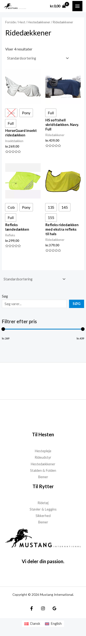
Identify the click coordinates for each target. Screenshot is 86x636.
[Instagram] (43, 608)
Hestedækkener (39, 22)
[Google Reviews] (54, 608)
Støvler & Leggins (43, 509)
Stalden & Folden (43, 470)
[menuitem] (32, 624)
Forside (10, 22)
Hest (21, 22)
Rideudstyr (43, 457)
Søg (5, 296)
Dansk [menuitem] (35, 623)
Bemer (43, 477)
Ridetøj (43, 503)
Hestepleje (43, 451)
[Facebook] (31, 608)
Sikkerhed (43, 516)
